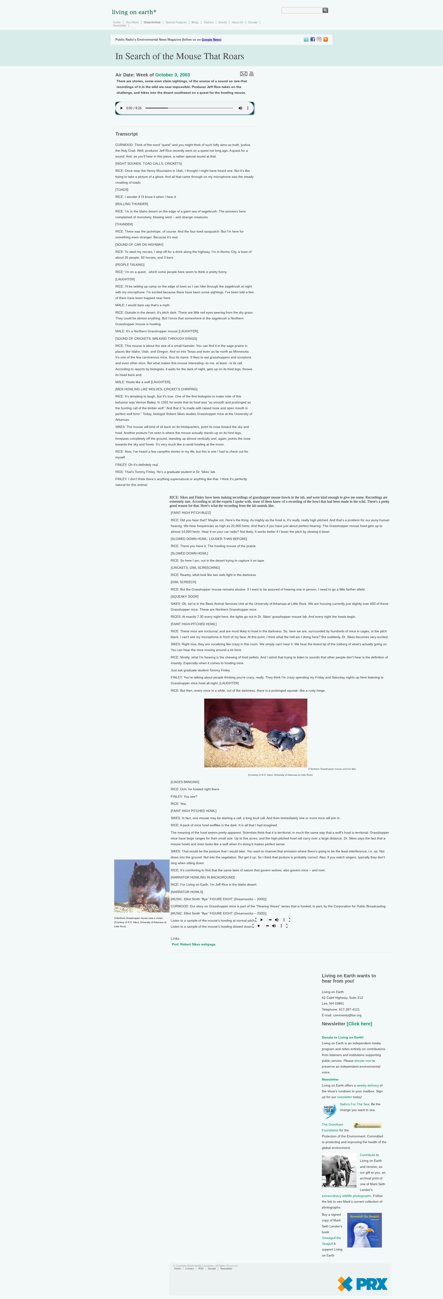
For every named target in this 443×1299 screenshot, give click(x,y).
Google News (211, 39)
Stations (209, 22)
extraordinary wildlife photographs (346, 1196)
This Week (132, 22)
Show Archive (152, 22)
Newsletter (119, 25)
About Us (237, 22)
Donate (252, 22)
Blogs (195, 22)
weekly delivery (368, 1085)
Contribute (367, 1155)
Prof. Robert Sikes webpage (194, 944)
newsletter (344, 1097)
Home (117, 22)
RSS (201, 1268)
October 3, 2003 (172, 74)
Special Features (176, 22)
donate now (362, 1061)
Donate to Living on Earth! (343, 1037)
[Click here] (358, 1023)
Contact (189, 1268)
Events (223, 22)
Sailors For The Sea (354, 1104)
